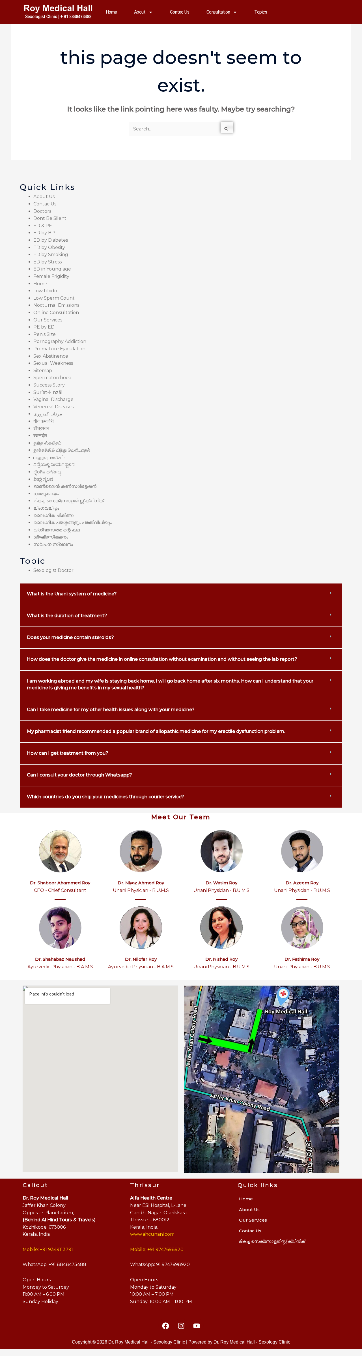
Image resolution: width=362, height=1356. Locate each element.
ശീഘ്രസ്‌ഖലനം (50, 537)
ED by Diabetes (50, 240)
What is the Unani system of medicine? (72, 594)
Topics (260, 12)
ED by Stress (47, 262)
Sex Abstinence (50, 356)
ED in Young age (52, 269)
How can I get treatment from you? (67, 753)
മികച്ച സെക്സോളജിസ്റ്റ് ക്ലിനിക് (68, 500)
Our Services (47, 320)
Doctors (42, 211)
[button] (181, 594)
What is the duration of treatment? (67, 615)
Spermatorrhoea (52, 377)
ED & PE (42, 225)
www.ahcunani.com (152, 1234)
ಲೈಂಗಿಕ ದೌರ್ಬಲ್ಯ (47, 472)
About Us (44, 196)
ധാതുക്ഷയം (46, 493)
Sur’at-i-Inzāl (48, 392)
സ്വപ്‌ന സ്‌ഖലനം (53, 544)
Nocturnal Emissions (56, 305)
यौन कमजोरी (43, 421)
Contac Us (179, 12)
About (140, 12)
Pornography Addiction (59, 341)
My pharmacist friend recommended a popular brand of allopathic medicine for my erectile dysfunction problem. (156, 731)
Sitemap (42, 370)
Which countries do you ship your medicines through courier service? (105, 796)
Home (111, 12)
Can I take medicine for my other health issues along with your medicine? (111, 709)
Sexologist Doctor (53, 570)
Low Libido (45, 290)
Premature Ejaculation (59, 348)
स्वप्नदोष (40, 435)
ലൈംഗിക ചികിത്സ (53, 515)
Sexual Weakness (53, 363)
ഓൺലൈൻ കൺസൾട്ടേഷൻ (64, 486)
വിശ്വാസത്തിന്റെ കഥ (56, 530)
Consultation (218, 12)
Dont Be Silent (49, 218)
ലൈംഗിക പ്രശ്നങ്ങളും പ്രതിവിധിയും (72, 522)
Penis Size (44, 334)
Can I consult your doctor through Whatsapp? (79, 775)
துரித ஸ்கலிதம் (47, 443)
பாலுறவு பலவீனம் (48, 457)
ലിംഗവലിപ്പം (46, 508)
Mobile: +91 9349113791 (48, 1249)
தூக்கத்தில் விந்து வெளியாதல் (61, 450)
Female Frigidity (51, 276)
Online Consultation (56, 312)
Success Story (49, 385)
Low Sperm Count (54, 298)
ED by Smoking (50, 254)
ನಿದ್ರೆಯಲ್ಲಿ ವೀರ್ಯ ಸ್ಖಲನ (54, 464)
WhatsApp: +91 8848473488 (54, 1264)
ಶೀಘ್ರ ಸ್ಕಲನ (43, 479)
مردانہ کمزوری (47, 414)
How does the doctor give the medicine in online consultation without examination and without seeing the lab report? (162, 659)
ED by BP (44, 232)
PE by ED (44, 327)
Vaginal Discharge (53, 399)
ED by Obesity (49, 247)
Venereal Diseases (53, 406)
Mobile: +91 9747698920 (157, 1249)
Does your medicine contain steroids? (70, 637)
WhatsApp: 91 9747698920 (160, 1264)
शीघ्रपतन (41, 428)
